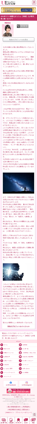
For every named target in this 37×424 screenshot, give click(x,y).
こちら (33, 395)
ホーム (5, 344)
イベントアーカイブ (9, 372)
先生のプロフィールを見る (18, 39)
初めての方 (7, 348)
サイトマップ (7, 376)
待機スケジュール (9, 352)
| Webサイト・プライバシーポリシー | (18, 412)
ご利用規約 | (26, 407)
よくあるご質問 (8, 368)
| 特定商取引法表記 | (15, 409)
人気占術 (6, 364)
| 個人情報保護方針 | (14, 407)
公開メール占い (8, 360)
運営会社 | (25, 409)
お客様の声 (7, 356)
